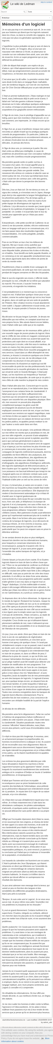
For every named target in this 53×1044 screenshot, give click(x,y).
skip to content (46, 2)
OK (42, 1038)
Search (25, 12)
